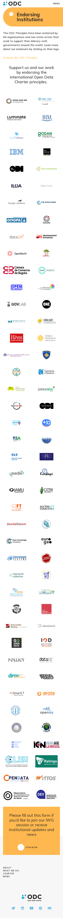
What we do (11, 870)
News (6, 876)
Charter (8, 873)
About (7, 867)
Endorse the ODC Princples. (20, 57)
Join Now (31, 847)
